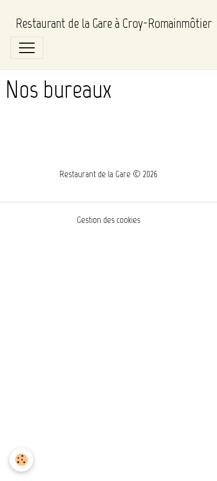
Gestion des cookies (108, 220)
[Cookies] (21, 460)
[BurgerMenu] (27, 48)
